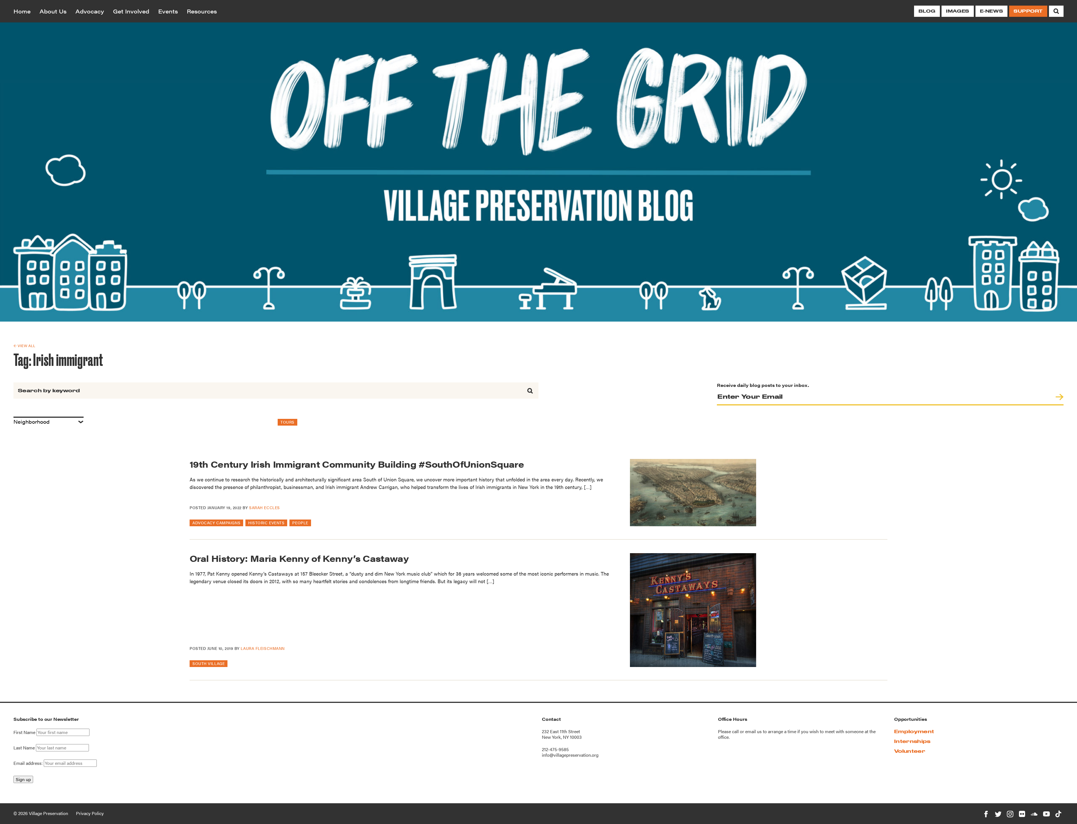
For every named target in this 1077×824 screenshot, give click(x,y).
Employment (914, 731)
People (300, 522)
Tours (287, 422)
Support (1028, 11)
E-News (991, 11)
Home (22, 11)
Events (168, 11)
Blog (927, 11)
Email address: (28, 763)
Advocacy (89, 11)
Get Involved (131, 11)
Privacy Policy (90, 813)
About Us (53, 11)
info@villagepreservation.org (570, 755)
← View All (24, 345)
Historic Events (266, 522)
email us (753, 731)
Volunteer (909, 751)
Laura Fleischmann (263, 648)
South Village (208, 663)
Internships (912, 741)
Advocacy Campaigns (216, 522)
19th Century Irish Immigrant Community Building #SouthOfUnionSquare (357, 464)
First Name (24, 732)
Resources (202, 11)
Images (957, 11)
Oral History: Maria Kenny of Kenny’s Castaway (299, 558)
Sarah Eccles (264, 507)
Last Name (24, 748)
